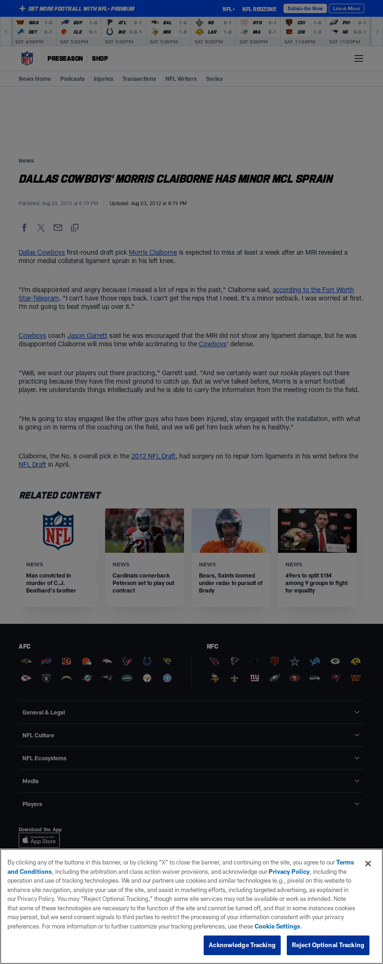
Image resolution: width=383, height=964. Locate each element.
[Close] (368, 863)
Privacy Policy (289, 871)
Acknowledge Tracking (242, 945)
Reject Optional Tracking (328, 945)
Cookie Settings (277, 926)
